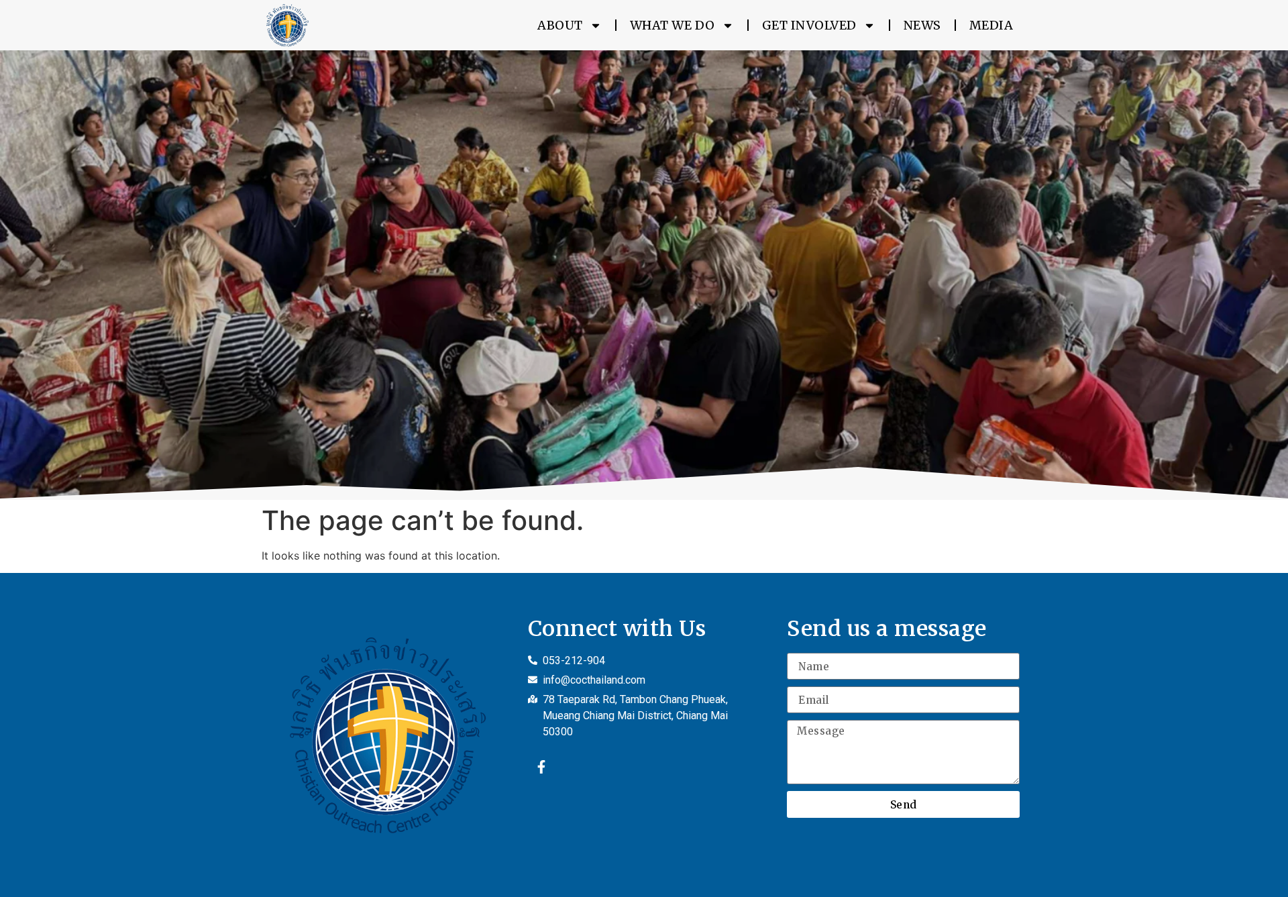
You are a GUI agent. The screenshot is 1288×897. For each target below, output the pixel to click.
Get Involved (809, 25)
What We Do (672, 25)
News (922, 25)
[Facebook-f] (541, 766)
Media (991, 25)
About (560, 25)
